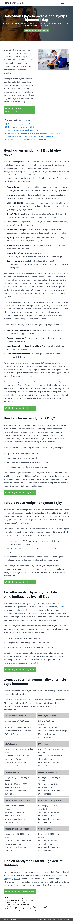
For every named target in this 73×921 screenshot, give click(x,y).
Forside (40, 919)
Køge (6, 610)
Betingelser (66, 919)
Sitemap (59, 919)
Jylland (61, 875)
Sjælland (16, 878)
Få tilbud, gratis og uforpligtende (36, 30)
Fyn (5, 878)
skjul (27, 120)
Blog (54, 919)
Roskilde (61, 606)
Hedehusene (19, 610)
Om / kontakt (47, 919)
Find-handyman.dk (14, 2)
